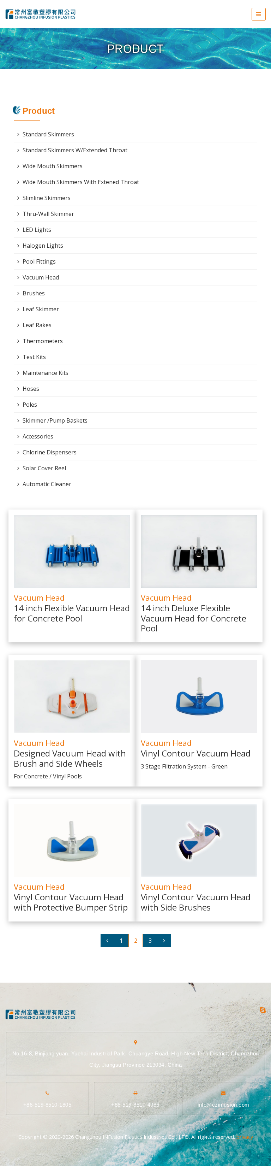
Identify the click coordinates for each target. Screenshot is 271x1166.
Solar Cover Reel (44, 468)
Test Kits (34, 357)
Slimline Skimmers (47, 198)
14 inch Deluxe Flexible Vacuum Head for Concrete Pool (193, 618)
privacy (244, 1136)
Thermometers (43, 341)
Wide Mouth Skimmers (53, 166)
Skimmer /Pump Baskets (55, 420)
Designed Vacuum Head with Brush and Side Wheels (70, 758)
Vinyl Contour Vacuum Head (196, 753)
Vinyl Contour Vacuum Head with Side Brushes (196, 902)
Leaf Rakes (37, 325)
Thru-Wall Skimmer (48, 214)
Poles (30, 404)
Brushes (34, 293)
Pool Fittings (39, 261)
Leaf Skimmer (41, 309)
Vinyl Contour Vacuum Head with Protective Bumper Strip (71, 902)
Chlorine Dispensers (50, 452)
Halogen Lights (43, 245)
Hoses (31, 389)
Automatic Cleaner (47, 484)
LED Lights (37, 230)
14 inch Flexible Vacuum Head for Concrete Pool (72, 613)
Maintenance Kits (45, 373)
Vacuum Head (39, 597)
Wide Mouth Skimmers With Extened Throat (81, 182)
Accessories (38, 436)
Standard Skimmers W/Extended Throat (75, 150)
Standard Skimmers (48, 134)
